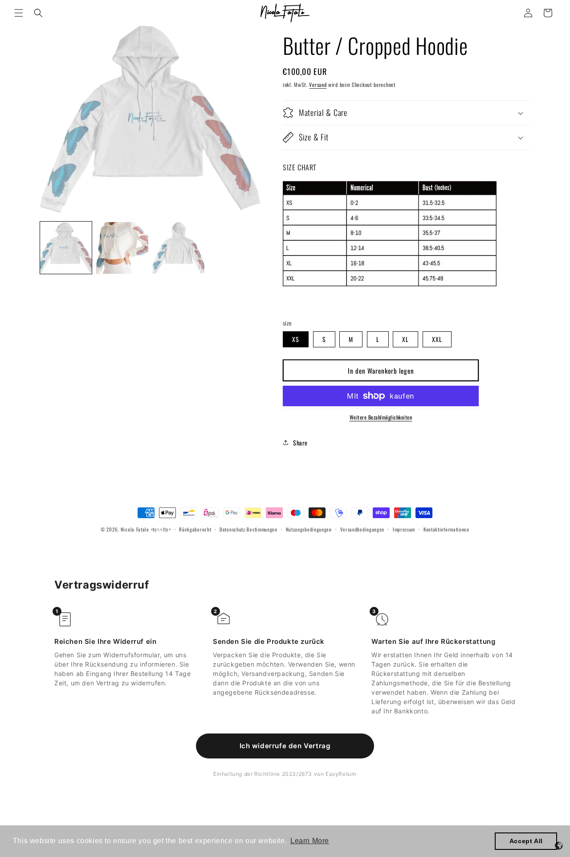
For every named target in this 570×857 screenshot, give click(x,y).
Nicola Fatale (135, 529)
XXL (437, 339)
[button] (18, 13)
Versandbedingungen (362, 529)
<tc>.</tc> (161, 529)
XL (405, 339)
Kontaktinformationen (446, 529)
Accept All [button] (526, 841)
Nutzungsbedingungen (309, 529)
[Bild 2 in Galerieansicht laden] (122, 248)
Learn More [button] (309, 841)
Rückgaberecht (195, 529)
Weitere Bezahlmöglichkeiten (381, 417)
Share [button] (300, 442)
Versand (317, 84)
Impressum (404, 529)
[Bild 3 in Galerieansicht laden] (178, 248)
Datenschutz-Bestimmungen (248, 529)
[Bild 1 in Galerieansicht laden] (66, 248)
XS (295, 339)
